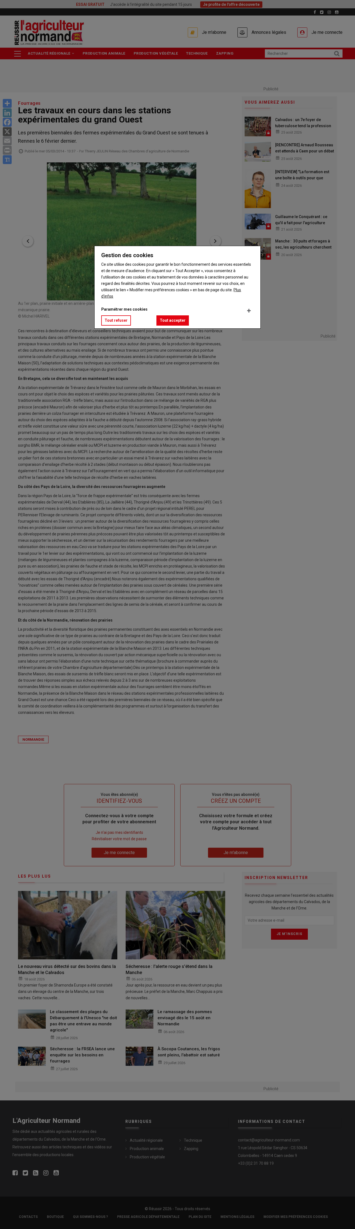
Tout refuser (116, 320)
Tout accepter (173, 320)
